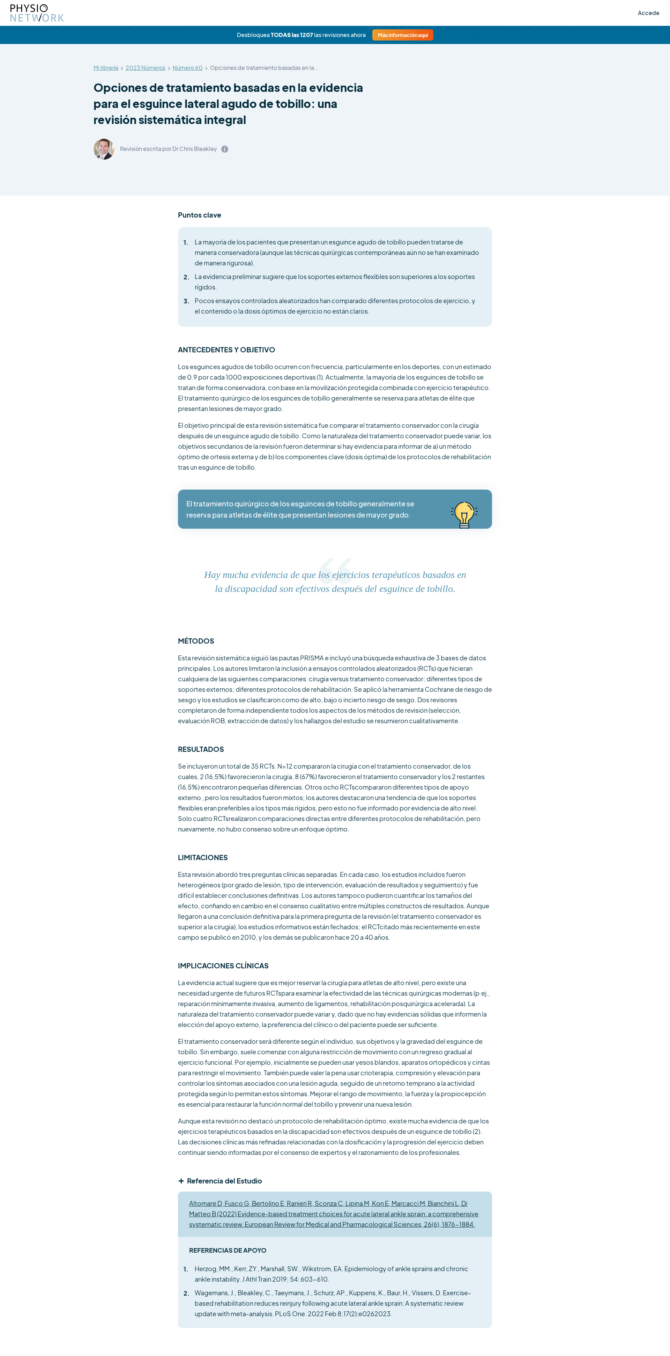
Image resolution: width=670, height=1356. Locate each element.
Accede (649, 12)
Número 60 (188, 68)
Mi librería (106, 68)
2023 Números (145, 68)
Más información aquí (403, 35)
